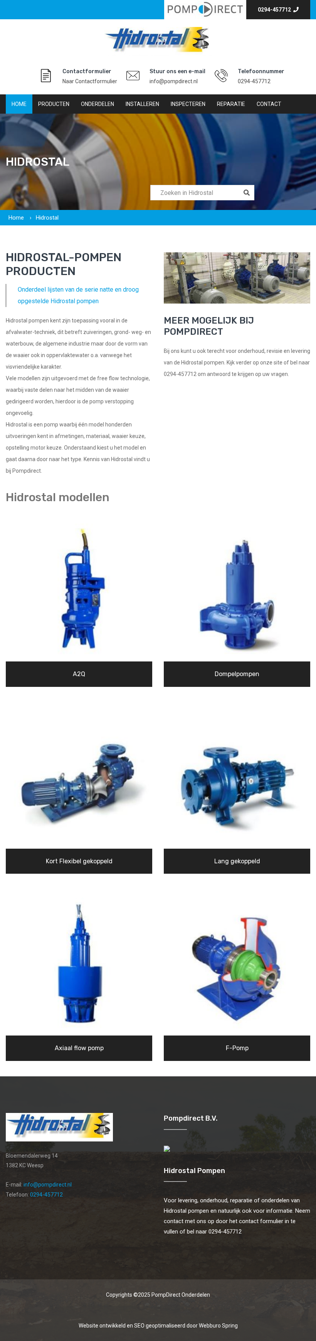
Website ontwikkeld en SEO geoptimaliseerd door (158, 1326)
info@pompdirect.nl (174, 81)
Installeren (142, 104)
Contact (269, 104)
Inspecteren (188, 104)
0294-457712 (275, 10)
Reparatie (231, 104)
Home (19, 104)
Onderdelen (97, 104)
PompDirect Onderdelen (180, 1295)
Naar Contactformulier (89, 81)
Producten (53, 104)
